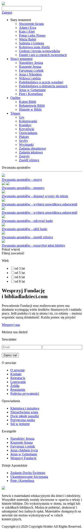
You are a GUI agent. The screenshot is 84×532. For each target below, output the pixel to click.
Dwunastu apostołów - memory (23, 188)
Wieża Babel (27, 39)
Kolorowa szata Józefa (34, 47)
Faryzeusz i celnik (31, 70)
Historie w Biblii (30, 109)
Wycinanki (26, 144)
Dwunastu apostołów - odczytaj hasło (27, 221)
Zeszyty (24, 156)
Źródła (14, 386)
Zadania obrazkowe (32, 148)
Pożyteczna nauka (22, 420)
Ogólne (15, 98)
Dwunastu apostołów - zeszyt (22, 179)
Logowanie (18, 382)
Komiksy (25, 125)
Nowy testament (21, 59)
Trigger (15, 113)
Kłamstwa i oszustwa (24, 408)
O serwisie (17, 370)
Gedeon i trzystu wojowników (39, 51)
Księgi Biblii (27, 101)
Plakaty (24, 137)
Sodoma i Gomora (31, 43)
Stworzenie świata (31, 24)
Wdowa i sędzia (30, 78)
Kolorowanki (28, 121)
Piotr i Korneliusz (31, 94)
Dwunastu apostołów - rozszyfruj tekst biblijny (33, 245)
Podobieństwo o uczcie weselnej (41, 82)
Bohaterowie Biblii (32, 105)
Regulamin (17, 389)
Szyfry (23, 140)
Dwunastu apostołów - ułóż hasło (24, 229)
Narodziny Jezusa (31, 63)
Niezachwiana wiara (24, 412)
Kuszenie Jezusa (30, 66)
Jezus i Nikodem (30, 74)
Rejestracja (17, 378)
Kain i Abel (27, 31)
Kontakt (15, 374)
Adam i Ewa (27, 27)
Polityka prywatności (24, 393)
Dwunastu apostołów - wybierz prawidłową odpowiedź (39, 204)
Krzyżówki (26, 129)
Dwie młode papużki (24, 416)
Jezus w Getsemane (32, 90)
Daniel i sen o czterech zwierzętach (43, 55)
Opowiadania (28, 133)
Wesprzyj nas (11, 325)
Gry (21, 117)
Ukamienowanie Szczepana (29, 477)
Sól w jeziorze (20, 424)
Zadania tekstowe (31, 152)
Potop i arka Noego (32, 35)
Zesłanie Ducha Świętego (27, 473)
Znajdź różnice (29, 160)
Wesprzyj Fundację (23, 458)
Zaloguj (7, 12)
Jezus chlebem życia (24, 450)
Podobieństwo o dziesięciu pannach (43, 86)
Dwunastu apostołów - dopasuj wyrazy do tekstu (35, 196)
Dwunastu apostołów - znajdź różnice (27, 237)
